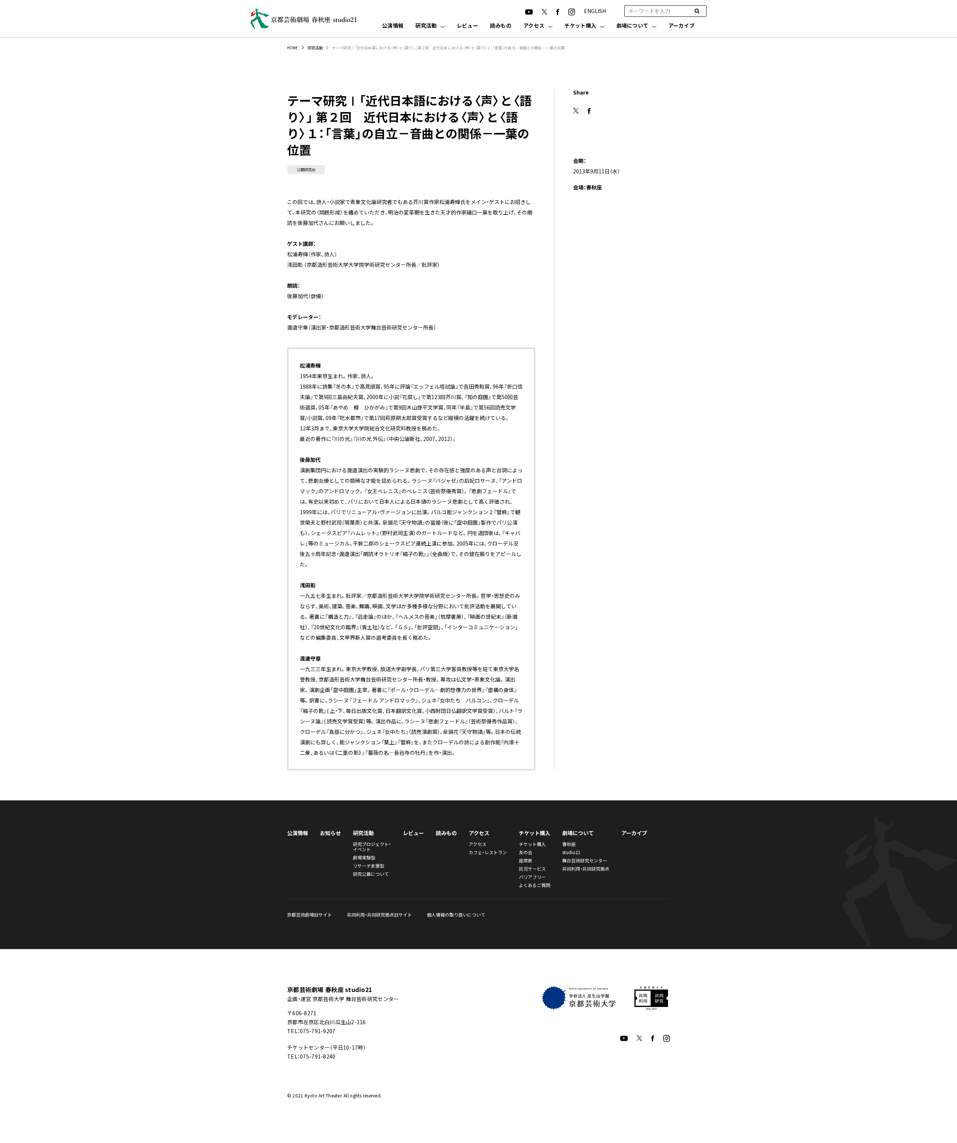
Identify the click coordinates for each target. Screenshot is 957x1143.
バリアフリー (532, 877)
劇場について (632, 26)
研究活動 (426, 26)
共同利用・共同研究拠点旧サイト (379, 914)
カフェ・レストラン (488, 852)
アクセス (533, 26)
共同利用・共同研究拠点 (585, 868)
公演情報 (392, 26)
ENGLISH (595, 11)
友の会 (525, 852)
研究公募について (371, 874)
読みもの (500, 26)
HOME (292, 47)
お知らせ (330, 833)
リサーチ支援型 (368, 865)
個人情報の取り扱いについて (456, 914)
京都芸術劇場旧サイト (309, 914)
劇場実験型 (364, 857)
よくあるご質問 (534, 885)
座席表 (525, 860)
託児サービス (532, 868)
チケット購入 (580, 26)
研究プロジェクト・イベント (372, 846)
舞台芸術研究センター (584, 860)
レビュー (467, 26)
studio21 (571, 852)
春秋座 (569, 844)
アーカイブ (681, 26)
